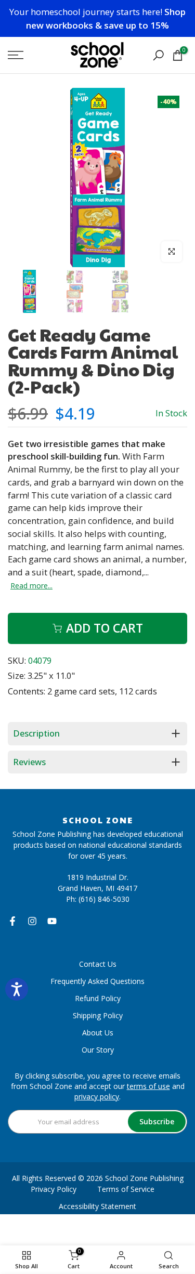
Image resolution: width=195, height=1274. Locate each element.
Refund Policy (98, 998)
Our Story (98, 1050)
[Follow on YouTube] (52, 921)
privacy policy (96, 1096)
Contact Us (97, 964)
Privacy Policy (53, 1189)
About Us (97, 1032)
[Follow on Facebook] (12, 921)
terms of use (148, 1086)
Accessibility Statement (97, 1206)
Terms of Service (125, 1189)
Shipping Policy (98, 1015)
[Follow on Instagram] (32, 921)
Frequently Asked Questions (97, 981)
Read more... (31, 585)
